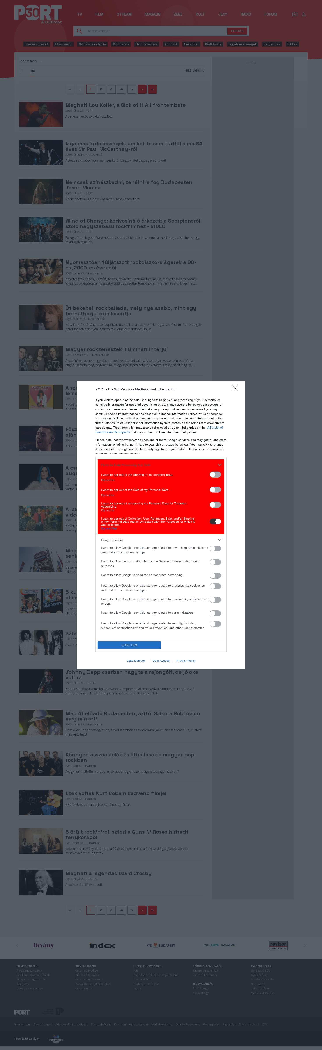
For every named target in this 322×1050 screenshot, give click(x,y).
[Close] (237, 389)
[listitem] (161, 465)
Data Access (161, 660)
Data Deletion (136, 660)
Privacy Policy (185, 660)
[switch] (215, 475)
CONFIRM (129, 645)
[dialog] (161, 525)
